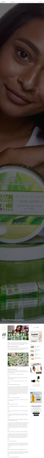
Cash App (38, 413)
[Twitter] (5, 327)
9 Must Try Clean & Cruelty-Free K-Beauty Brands (37, 350)
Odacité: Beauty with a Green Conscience (4, 338)
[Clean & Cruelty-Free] (3, 2)
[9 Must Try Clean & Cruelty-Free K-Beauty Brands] (32, 351)
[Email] (5, 329)
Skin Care (3, 318)
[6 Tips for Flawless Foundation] (32, 355)
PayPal (34, 413)
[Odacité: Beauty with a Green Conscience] (4, 334)
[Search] (42, 2)
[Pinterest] (3, 329)
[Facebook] (3, 327)
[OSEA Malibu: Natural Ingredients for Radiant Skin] (32, 358)
